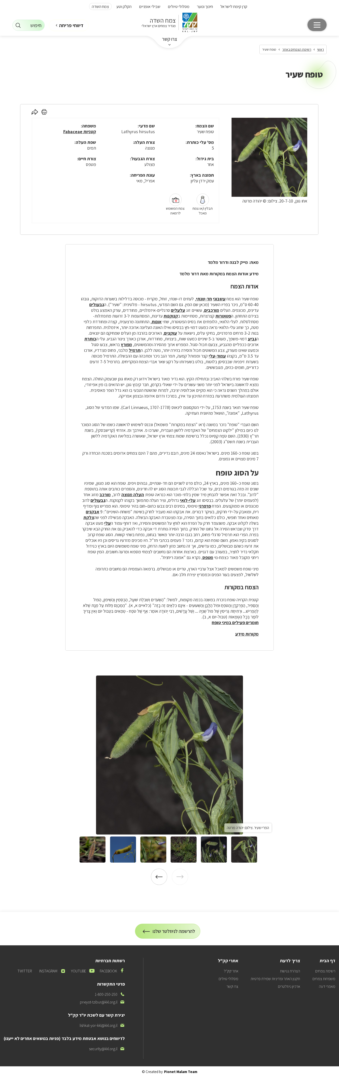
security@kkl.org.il (107, 1048)
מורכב (105, 494)
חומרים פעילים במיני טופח (235, 622)
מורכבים (211, 310)
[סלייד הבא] (159, 877)
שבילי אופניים (149, 6)
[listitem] (169, 755)
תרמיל (134, 350)
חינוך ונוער (205, 6)
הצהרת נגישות (290, 971)
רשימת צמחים (325, 971)
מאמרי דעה (327, 986)
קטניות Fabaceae (79, 131)
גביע (252, 339)
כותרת (90, 339)
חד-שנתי (204, 299)
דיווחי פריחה (71, 25)
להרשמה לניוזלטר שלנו (174, 933)
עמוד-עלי (217, 356)
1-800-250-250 (110, 994)
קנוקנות (171, 316)
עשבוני (219, 299)
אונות (157, 321)
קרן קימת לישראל (233, 6)
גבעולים (96, 304)
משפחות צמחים (323, 978)
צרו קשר (169, 39)
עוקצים (170, 333)
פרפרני (205, 506)
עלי (107, 523)
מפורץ (126, 344)
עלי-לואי (188, 500)
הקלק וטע (124, 6)
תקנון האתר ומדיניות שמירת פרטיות (275, 978)
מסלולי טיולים (178, 6)
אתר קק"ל (231, 971)
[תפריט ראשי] (317, 25)
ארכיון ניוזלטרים (289, 986)
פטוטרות (223, 316)
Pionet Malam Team (180, 1071)
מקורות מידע (247, 634)
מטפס (208, 557)
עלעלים (178, 310)
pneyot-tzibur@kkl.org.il (102, 1002)
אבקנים (92, 512)
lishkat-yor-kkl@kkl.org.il (102, 1025)
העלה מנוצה (132, 494)
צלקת (88, 517)
